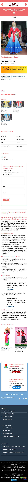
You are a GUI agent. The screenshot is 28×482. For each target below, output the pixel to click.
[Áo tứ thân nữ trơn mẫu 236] (6, 104)
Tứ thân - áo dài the (7, 79)
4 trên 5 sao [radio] (14, 173)
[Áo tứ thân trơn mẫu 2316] (6, 117)
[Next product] (13, 13)
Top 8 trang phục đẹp (8, 413)
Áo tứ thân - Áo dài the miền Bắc (16, 10)
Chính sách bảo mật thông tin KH (11, 436)
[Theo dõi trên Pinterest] (23, 399)
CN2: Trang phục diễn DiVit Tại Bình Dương (14, 446)
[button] (2, 4)
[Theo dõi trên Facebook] (19, 399)
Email (4, 193)
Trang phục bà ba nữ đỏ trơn (20, 349)
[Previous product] (15, 13)
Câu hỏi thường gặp (8, 428)
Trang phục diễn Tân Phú (9, 449)
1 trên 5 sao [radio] (3, 173)
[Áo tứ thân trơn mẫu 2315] (18, 104)
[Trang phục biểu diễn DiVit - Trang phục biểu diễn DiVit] (14, 4)
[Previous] (1, 342)
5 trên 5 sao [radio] (19, 173)
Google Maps (10, 289)
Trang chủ (4, 9)
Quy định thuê (6, 430)
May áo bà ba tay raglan (9, 411)
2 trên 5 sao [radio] (6, 173)
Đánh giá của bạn (7, 170)
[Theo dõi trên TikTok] (21, 399)
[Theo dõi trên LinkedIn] (26, 399)
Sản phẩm (9, 9)
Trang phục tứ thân (5, 348)
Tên (4, 186)
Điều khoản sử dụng (8, 433)
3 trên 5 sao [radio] (9, 173)
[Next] (27, 342)
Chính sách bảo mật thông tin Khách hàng (14, 474)
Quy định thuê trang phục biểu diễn (14, 475)
